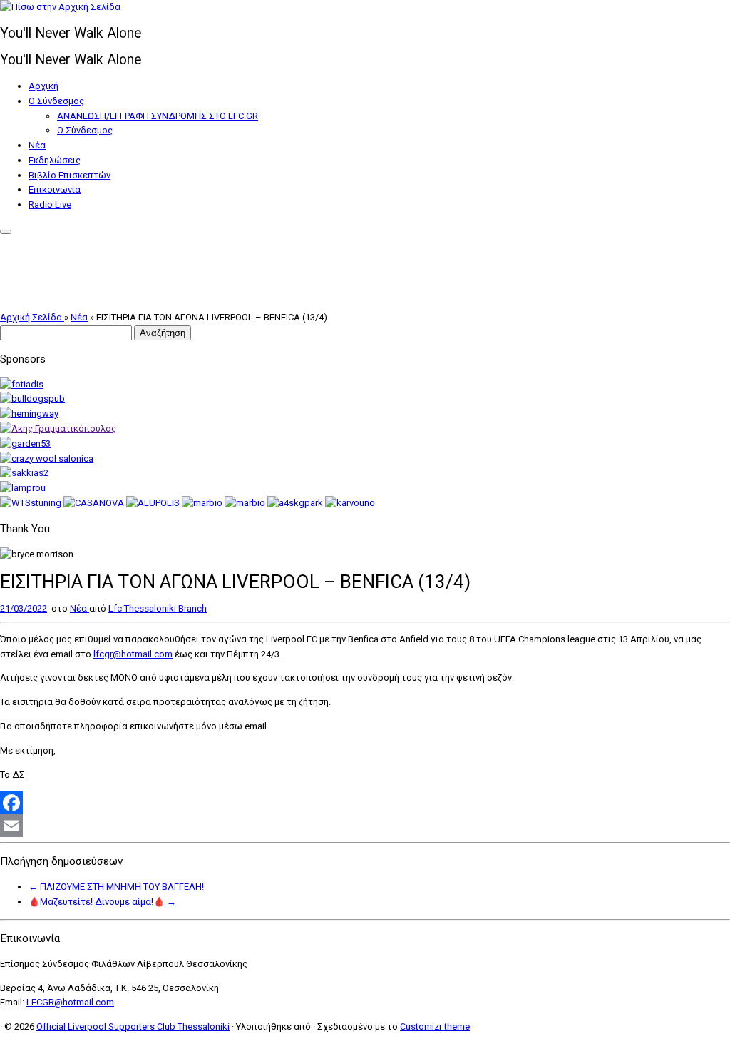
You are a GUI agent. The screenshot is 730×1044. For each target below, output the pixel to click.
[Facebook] (365, 802)
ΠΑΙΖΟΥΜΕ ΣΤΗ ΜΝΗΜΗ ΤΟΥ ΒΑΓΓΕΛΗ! (116, 886)
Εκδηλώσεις (55, 160)
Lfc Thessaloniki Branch (157, 608)
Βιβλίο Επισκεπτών (69, 175)
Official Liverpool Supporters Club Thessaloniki (133, 1026)
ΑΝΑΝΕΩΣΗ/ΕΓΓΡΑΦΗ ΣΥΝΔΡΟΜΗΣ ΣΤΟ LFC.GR (157, 116)
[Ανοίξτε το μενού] (5, 232)
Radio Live (50, 204)
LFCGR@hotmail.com (70, 1002)
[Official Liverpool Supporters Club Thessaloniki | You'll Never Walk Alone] (60, 6)
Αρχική (43, 86)
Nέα (37, 145)
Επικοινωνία (55, 189)
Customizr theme (435, 1026)
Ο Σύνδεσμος (56, 101)
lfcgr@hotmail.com (133, 654)
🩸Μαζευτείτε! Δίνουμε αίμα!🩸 (102, 901)
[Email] (365, 825)
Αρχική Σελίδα (32, 317)
